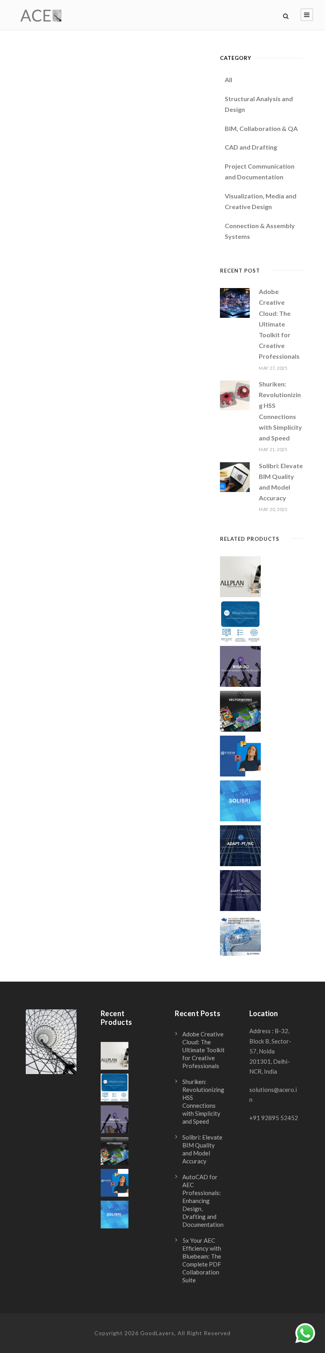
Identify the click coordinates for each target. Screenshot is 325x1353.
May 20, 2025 (273, 509)
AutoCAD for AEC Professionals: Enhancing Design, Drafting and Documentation (203, 1200)
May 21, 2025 (273, 449)
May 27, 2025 (273, 368)
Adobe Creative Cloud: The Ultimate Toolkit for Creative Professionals (279, 324)
